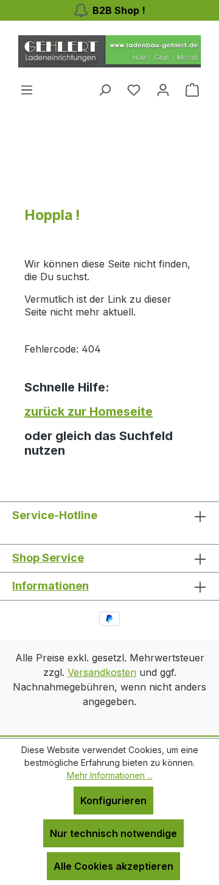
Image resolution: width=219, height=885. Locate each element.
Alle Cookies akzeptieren (113, 866)
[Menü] (26, 89)
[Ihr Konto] (163, 89)
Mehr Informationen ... (110, 775)
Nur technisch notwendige (113, 833)
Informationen (50, 585)
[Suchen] (104, 89)
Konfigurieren (113, 800)
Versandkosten (102, 672)
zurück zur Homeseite (88, 411)
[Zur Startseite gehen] (109, 51)
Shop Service (48, 557)
